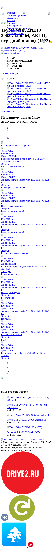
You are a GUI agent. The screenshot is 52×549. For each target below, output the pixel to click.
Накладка (6, 318)
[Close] (49, 13)
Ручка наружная (9, 274)
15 (8, 138)
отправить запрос (9, 73)
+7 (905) (13, 14)
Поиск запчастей (15, 33)
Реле (3, 339)
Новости (11, 20)
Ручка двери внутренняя (13, 187)
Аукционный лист (12, 53)
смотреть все (7, 111)
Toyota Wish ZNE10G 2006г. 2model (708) (27, 420)
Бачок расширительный (12, 166)
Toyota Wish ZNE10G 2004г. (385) (23, 432)
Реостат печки (8, 298)
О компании (13, 18)
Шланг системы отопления (14, 253)
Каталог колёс (14, 31)
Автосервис (13, 36)
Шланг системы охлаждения (15, 145)
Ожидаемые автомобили (19, 28)
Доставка (11, 23)
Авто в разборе (14, 25)
